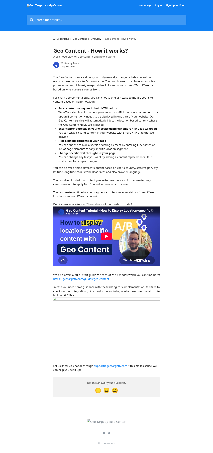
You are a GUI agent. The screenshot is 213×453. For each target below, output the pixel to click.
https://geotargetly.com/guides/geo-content (81, 279)
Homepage (145, 5)
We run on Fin (108, 443)
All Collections (61, 38)
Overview (96, 38)
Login (158, 5)
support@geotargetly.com (110, 366)
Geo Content (80, 38)
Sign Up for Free (175, 5)
